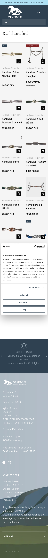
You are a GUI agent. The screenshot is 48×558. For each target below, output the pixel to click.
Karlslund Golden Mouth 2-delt (11, 74)
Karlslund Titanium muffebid (36, 163)
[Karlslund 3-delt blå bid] (12, 187)
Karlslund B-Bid (10, 161)
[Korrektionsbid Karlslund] (36, 187)
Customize (22, 302)
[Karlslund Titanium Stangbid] (36, 54)
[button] (44, 12)
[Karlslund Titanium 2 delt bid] (12, 101)
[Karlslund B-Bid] (12, 144)
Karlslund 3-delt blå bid (10, 206)
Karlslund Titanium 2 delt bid (12, 120)
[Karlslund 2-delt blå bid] (36, 101)
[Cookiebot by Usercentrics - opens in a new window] (34, 246)
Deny (24, 310)
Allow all (24, 295)
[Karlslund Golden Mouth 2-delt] (12, 54)
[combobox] (24, 22)
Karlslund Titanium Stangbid (36, 74)
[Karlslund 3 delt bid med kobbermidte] (12, 230)
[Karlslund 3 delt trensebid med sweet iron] (36, 230)
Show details (34, 288)
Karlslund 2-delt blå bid (34, 120)
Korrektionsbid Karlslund (34, 206)
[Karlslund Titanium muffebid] (36, 144)
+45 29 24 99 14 (24, 447)
